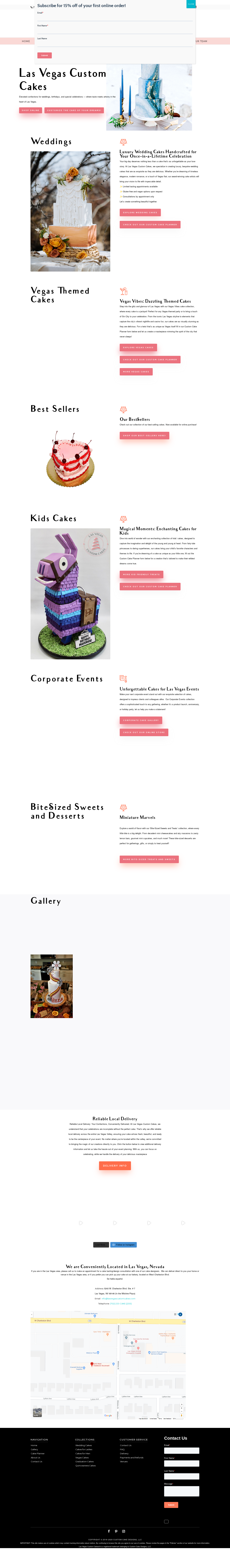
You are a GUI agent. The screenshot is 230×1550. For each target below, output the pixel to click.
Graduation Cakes (84, 1461)
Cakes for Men (82, 1453)
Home (26, 41)
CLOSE (191, 4)
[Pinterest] (116, 1531)
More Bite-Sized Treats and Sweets (149, 859)
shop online (30, 110)
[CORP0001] (70, 787)
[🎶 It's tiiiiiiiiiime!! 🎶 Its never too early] (47, 1223)
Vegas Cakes (82, 1457)
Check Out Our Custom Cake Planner (150, 586)
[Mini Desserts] (70, 885)
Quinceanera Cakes (85, 1465)
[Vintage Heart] (70, 498)
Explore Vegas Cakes (138, 347)
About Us (35, 1457)
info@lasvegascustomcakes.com (118, 1298)
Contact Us (36, 1461)
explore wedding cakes (140, 212)
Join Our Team (197, 41)
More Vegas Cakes (136, 371)
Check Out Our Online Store (144, 732)
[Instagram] (123, 1531)
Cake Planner (38, 1453)
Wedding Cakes (83, 1445)
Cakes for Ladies (83, 1449)
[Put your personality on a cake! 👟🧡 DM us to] (81, 1223)
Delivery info (115, 1165)
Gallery (34, 1449)
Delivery (124, 1453)
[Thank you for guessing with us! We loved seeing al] (149, 1223)
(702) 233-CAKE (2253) (121, 1303)
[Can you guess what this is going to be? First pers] (183, 1223)
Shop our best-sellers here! (144, 435)
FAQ (122, 1449)
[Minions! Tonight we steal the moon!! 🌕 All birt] (115, 1223)
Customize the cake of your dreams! (74, 110)
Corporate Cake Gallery (141, 720)
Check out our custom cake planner (150, 224)
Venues (124, 1461)
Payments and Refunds (131, 1457)
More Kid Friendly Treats (141, 574)
